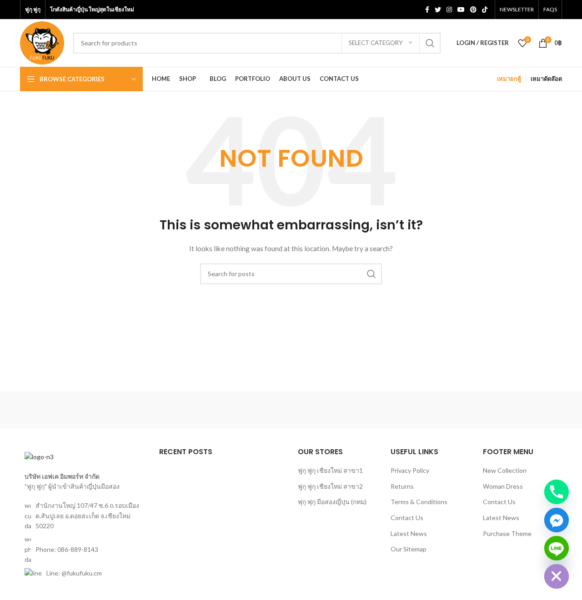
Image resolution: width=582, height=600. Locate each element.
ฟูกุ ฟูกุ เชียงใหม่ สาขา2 (330, 486)
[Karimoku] (445, 410)
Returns (402, 486)
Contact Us (407, 517)
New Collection (505, 470)
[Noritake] (213, 410)
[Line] (556, 548)
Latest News (409, 533)
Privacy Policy (410, 470)
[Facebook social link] (427, 9)
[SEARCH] (430, 43)
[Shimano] (58, 410)
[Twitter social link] (438, 9)
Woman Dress (503, 486)
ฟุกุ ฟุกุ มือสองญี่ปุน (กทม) (332, 502)
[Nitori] (291, 410)
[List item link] (83, 549)
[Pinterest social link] (473, 9)
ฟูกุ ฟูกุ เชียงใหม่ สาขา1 (330, 470)
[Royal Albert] (136, 410)
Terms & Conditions (419, 502)
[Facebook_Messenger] (556, 520)
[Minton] (368, 410)
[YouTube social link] (461, 9)
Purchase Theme (507, 533)
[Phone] (556, 492)
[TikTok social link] (484, 9)
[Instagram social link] (449, 9)
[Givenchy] (523, 410)
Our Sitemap (408, 549)
